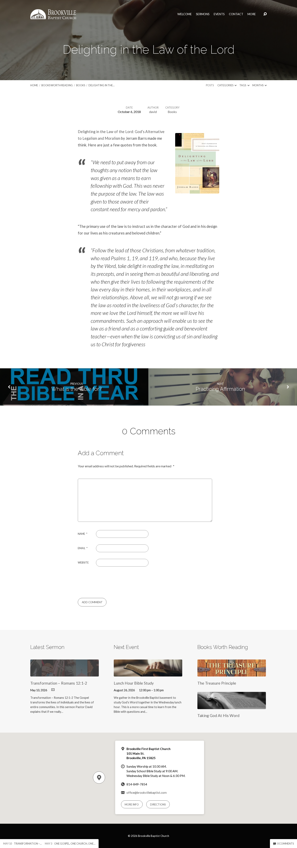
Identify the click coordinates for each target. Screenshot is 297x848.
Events (219, 14)
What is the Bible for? (76, 389)
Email (82, 548)
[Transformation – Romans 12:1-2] (64, 673)
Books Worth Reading (57, 85)
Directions (158, 804)
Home (34, 85)
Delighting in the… (101, 85)
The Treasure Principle (216, 683)
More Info (132, 804)
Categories (225, 85)
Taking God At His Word (218, 715)
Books (80, 85)
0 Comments (285, 843)
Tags (242, 85)
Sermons (203, 14)
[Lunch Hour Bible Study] (148, 673)
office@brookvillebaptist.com (146, 792)
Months (258, 85)
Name (82, 533)
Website (83, 562)
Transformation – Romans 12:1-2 (58, 683)
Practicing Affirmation (220, 389)
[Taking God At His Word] (231, 706)
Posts (210, 85)
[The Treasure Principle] (231, 673)
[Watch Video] (53, 689)
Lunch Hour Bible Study (134, 683)
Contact (236, 14)
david (153, 112)
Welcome (184, 14)
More (252, 14)
